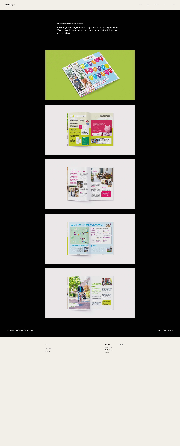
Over (165, 4)
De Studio (156, 4)
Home (140, 4)
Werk (148, 4)
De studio (48, 348)
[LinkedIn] (120, 344)
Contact (173, 4)
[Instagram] (122, 344)
